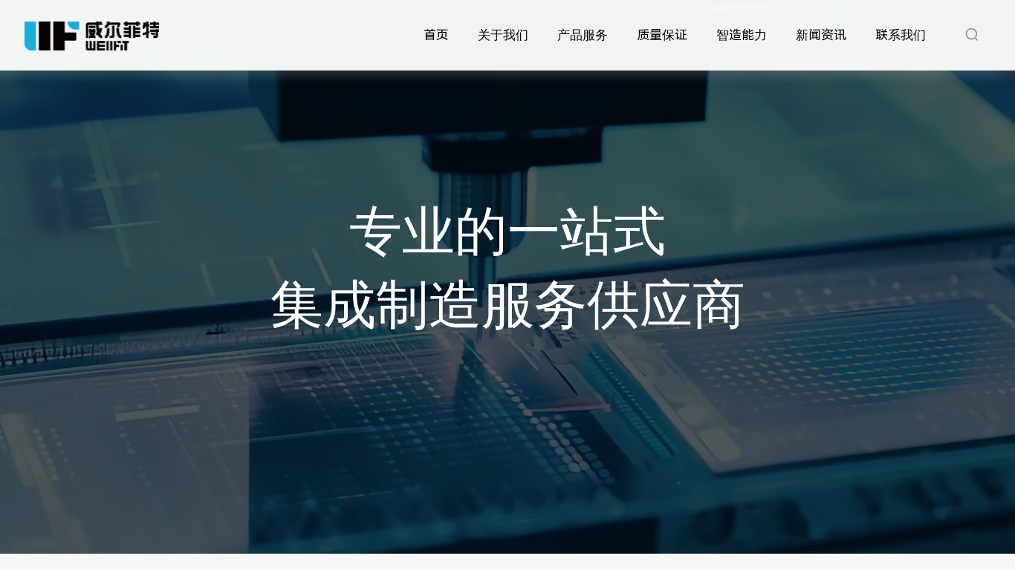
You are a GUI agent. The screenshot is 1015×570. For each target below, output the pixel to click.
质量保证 (662, 35)
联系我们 (900, 35)
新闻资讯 (821, 35)
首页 (436, 35)
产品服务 (582, 35)
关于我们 (503, 35)
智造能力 (741, 35)
